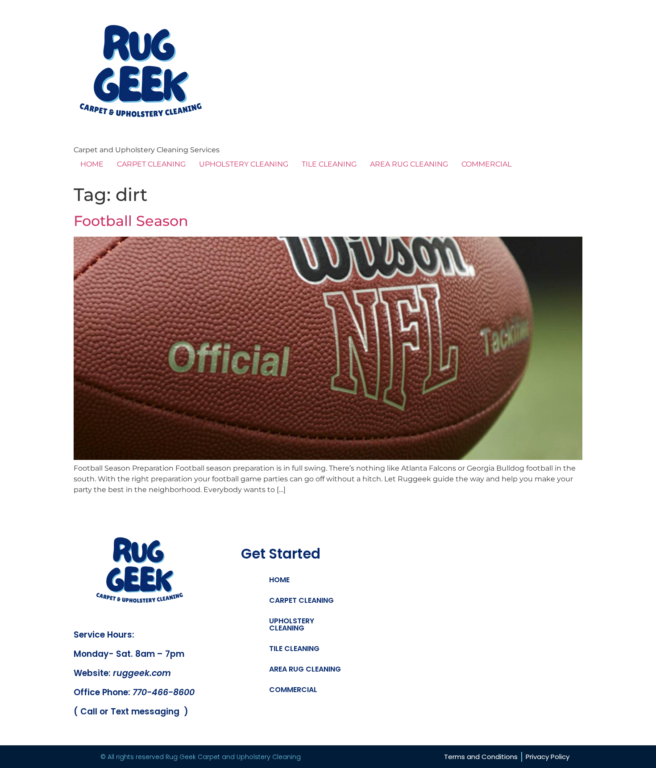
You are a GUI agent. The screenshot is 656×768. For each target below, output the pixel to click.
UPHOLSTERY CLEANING (243, 164)
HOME (92, 164)
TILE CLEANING (329, 164)
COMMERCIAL (486, 164)
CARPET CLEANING (151, 164)
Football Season (131, 221)
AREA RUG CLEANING (409, 164)
